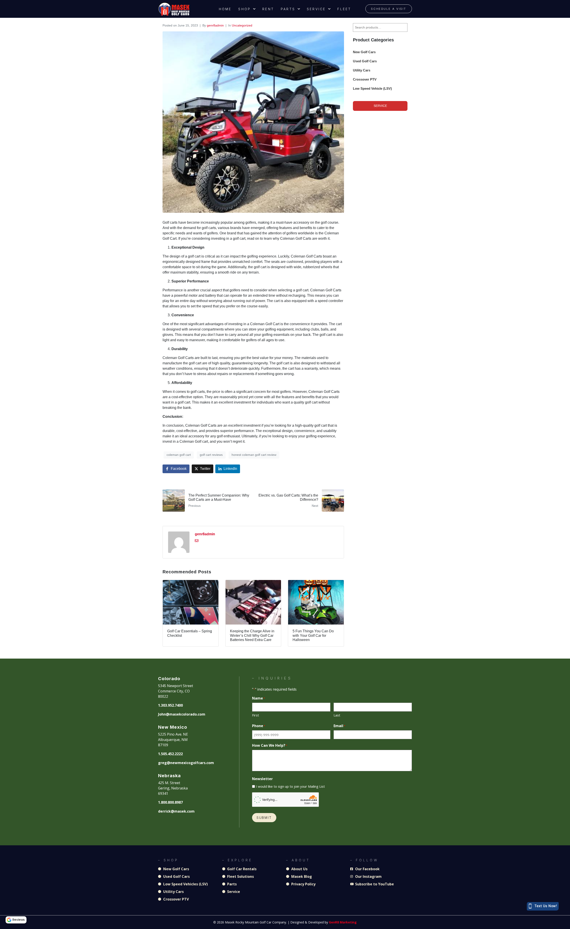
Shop (244, 9)
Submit (264, 817)
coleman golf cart (179, 454)
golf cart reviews (211, 454)
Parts (288, 9)
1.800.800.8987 (170, 802)
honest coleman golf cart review (254, 454)
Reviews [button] (18, 919)
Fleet (344, 9)
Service (316, 9)
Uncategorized (242, 25)
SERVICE (380, 106)
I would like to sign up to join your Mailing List (290, 786)
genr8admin (215, 25)
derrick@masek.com (176, 811)
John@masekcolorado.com (181, 714)
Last (337, 715)
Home (225, 9)
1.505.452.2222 (170, 753)
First (255, 715)
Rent (268, 9)
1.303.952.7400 (170, 705)
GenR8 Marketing (343, 922)
